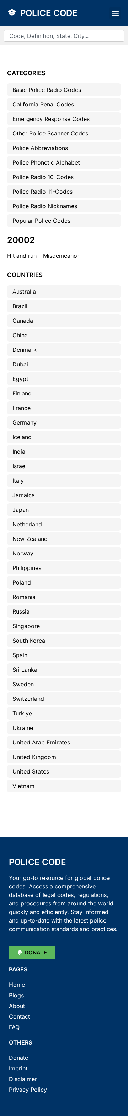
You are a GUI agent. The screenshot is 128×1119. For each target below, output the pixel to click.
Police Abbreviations (40, 147)
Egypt (20, 378)
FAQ (14, 1027)
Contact (19, 1016)
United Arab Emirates (41, 742)
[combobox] (64, 36)
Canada (22, 320)
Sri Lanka (24, 669)
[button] (115, 13)
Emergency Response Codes (51, 118)
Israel (19, 466)
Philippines (26, 567)
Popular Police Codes (41, 220)
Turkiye (22, 713)
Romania (24, 596)
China (20, 335)
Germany (24, 422)
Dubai (20, 364)
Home (17, 984)
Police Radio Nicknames (44, 206)
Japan (20, 509)
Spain (19, 655)
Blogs (16, 995)
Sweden (23, 684)
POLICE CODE (49, 13)
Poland (21, 582)
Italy (18, 480)
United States (30, 771)
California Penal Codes (43, 104)
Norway (22, 553)
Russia (21, 611)
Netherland (27, 524)
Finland (22, 393)
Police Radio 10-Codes (43, 177)
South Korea (28, 640)
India (18, 451)
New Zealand (30, 538)
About (17, 1005)
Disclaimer (23, 1078)
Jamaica (23, 495)
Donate (18, 1057)
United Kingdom (34, 756)
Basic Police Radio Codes (46, 89)
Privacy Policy (28, 1089)
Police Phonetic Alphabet (46, 162)
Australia (24, 291)
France (21, 407)
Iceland (22, 437)
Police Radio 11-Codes (42, 191)
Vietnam (23, 786)
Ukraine (22, 727)
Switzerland (28, 698)
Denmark (24, 349)
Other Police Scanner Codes (50, 133)
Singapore (26, 626)
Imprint (18, 1068)
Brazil (19, 306)
